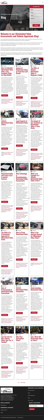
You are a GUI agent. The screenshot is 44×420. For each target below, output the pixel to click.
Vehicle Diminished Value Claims (7, 122)
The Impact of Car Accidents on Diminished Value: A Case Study (36, 124)
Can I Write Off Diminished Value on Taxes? (36, 338)
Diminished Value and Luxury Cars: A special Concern (7, 176)
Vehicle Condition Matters (35, 106)
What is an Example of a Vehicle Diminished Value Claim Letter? (36, 177)
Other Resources (31, 395)
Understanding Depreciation (21, 103)
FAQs (29, 392)
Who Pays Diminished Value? (20, 338)
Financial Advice (6, 101)
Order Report (3, 405)
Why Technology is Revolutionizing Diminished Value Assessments (22, 177)
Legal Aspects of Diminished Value (22, 122)
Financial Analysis (37, 103)
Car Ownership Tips (4, 100)
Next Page (23, 382)
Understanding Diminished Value (36, 289)
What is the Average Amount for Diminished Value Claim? (36, 235)
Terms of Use (30, 400)
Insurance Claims (4, 102)
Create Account (4, 409)
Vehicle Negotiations (8, 322)
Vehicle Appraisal (4, 103)
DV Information (31, 390)
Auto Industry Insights (9, 99)
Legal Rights (36, 209)
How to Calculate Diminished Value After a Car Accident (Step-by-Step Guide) (7, 71)
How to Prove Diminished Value (22, 233)
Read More (4, 95)
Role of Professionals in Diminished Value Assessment (7, 290)
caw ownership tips (19, 150)
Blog (29, 397)
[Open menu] (42, 2)
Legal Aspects (10, 102)
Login (2, 412)
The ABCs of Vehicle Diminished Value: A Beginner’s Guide (36, 71)
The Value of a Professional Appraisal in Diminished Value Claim (7, 236)
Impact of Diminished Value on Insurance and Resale (22, 70)
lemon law (21, 152)
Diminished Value (19, 102)
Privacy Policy (20, 417)
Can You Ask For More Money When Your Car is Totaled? (7, 339)
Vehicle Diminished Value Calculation (22, 289)
